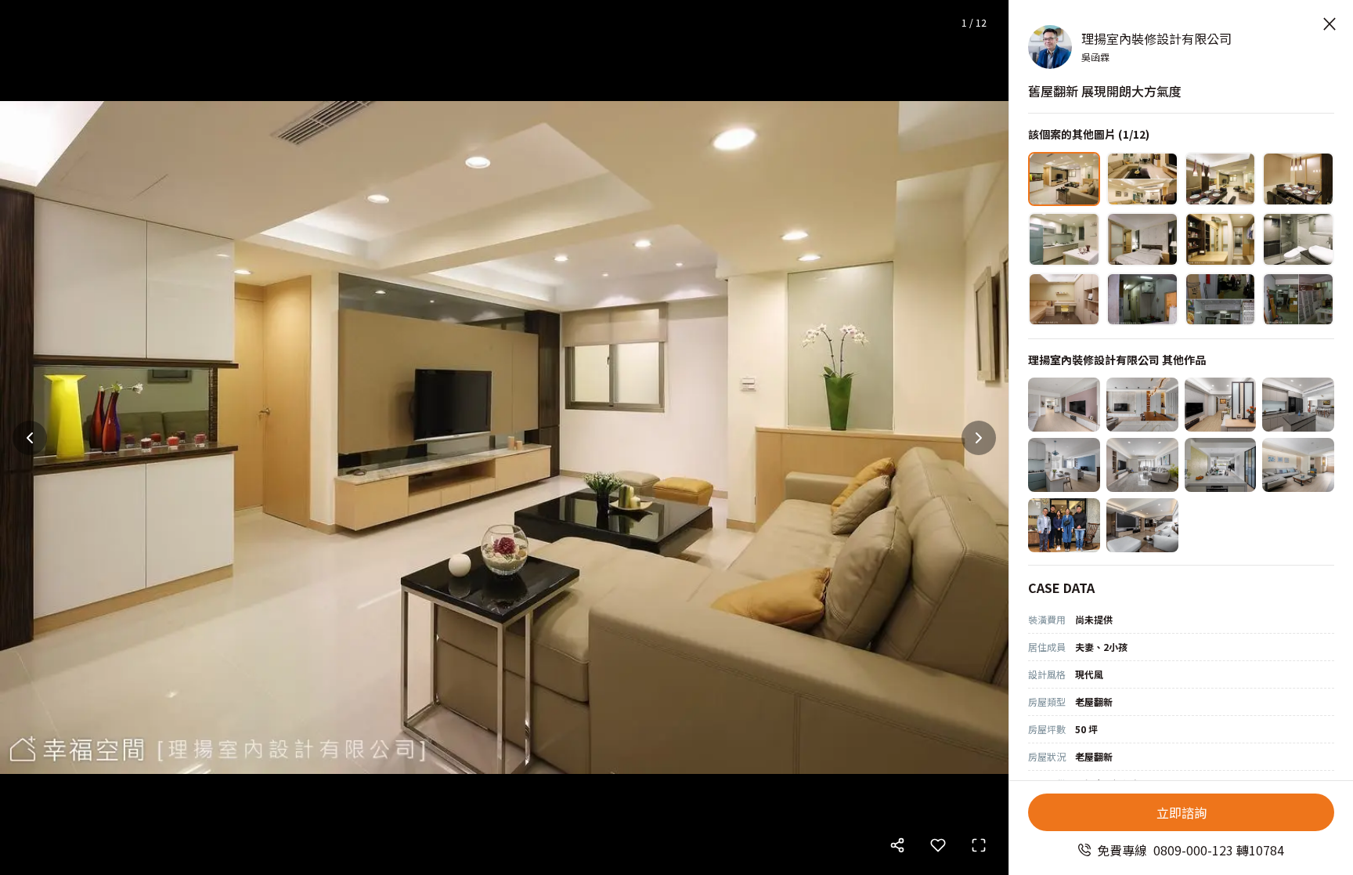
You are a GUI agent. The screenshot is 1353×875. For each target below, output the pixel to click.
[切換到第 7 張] (1221, 239)
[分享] (897, 845)
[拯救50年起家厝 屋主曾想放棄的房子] (1064, 525)
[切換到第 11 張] (1221, 300)
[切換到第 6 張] (1142, 239)
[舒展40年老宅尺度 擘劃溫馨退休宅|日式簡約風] (1298, 465)
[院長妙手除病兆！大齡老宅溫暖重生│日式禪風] (1298, 405)
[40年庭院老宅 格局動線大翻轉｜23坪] (1064, 465)
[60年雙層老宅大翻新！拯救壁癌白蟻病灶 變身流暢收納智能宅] (1221, 405)
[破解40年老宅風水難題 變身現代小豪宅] (1064, 405)
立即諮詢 (1181, 812)
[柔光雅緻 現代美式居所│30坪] (1142, 405)
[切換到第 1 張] (1064, 179)
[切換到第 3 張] (1221, 179)
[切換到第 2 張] (1142, 179)
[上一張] (30, 438)
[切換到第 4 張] (1298, 179)
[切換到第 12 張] (1298, 300)
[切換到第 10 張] (1142, 300)
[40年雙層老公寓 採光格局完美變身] (1221, 465)
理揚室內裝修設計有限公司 (1156, 38)
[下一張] (979, 438)
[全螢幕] (979, 845)
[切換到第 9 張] (1064, 300)
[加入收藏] (938, 845)
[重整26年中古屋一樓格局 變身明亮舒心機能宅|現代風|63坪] (1142, 525)
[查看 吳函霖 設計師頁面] (1050, 47)
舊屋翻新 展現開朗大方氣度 (1105, 90)
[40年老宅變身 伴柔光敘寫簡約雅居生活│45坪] (1142, 465)
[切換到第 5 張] (1064, 239)
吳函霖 (1095, 56)
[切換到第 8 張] (1298, 239)
